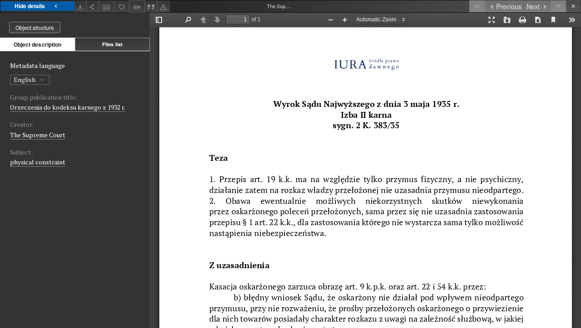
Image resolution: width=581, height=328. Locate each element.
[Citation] (151, 6)
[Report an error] (163, 6)
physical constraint (37, 162)
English (25, 79)
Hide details (30, 6)
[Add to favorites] (121, 6)
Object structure (34, 27)
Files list (112, 44)
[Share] (92, 6)
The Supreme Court (37, 134)
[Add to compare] (106, 6)
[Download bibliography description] (137, 6)
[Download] (80, 6)
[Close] (573, 6)
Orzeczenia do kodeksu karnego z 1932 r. (67, 107)
